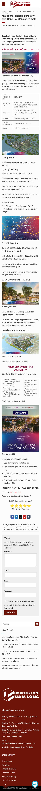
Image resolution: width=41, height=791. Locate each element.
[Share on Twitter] (16, 517)
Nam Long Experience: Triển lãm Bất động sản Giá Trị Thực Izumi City (20, 638)
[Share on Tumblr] (29, 517)
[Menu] (3, 4)
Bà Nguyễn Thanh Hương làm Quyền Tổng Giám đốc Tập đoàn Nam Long (20, 666)
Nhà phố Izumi (19, 179)
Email (6, 581)
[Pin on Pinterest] (24, 517)
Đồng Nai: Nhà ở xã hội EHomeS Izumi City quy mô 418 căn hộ (20, 645)
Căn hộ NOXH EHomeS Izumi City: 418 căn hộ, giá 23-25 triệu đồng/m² (20, 659)
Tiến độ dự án (7, 11)
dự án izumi (29, 527)
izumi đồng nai (13, 529)
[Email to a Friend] (20, 517)
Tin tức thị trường (11, 527)
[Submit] (37, 624)
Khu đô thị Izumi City (27, 25)
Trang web (8, 591)
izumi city (5, 529)
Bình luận (8, 551)
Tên (6, 571)
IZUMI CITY (18, 97)
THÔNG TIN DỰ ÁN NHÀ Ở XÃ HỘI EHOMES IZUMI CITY (20, 652)
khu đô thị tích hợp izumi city (27, 529)
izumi (35, 527)
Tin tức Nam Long (19, 11)
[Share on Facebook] (12, 517)
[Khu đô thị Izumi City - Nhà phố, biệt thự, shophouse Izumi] (20, 4)
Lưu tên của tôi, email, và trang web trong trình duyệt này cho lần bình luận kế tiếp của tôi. (19, 604)
